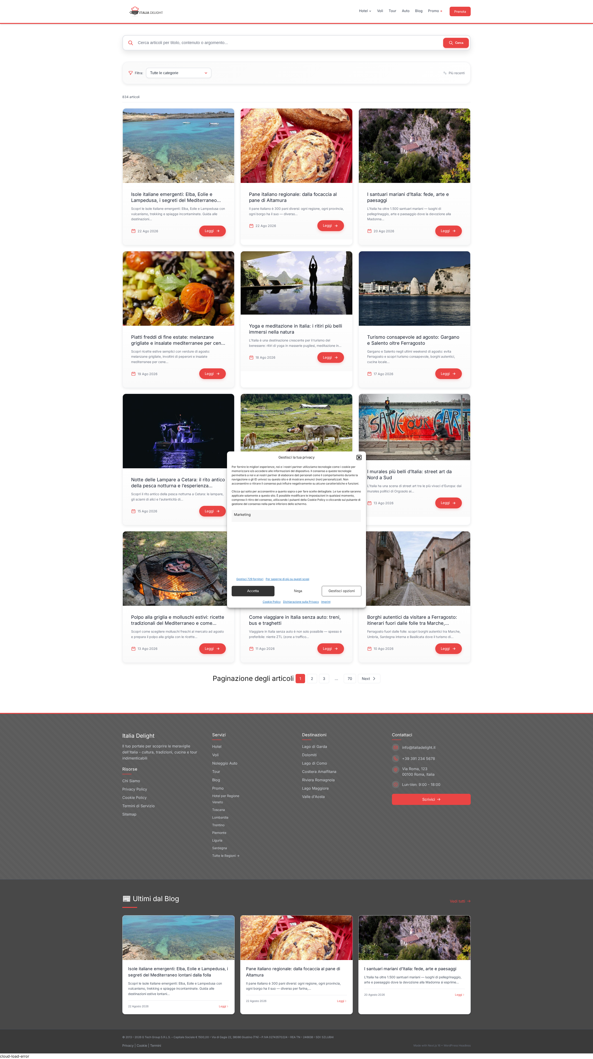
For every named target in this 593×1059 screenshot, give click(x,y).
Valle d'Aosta (313, 796)
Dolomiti (309, 755)
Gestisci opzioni (341, 591)
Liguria (217, 840)
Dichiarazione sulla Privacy (301, 601)
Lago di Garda (314, 746)
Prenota (460, 11)
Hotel (363, 11)
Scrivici (428, 799)
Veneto (217, 802)
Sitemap (129, 814)
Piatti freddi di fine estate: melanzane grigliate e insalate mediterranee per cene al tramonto (177, 343)
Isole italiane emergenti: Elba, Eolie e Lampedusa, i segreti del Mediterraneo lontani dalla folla (174, 200)
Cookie (142, 1045)
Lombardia (220, 817)
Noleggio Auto (224, 763)
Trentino (218, 825)
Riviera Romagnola (318, 780)
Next (366, 678)
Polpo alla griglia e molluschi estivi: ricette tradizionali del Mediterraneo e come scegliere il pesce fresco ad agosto (177, 623)
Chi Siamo (131, 780)
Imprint (326, 601)
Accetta (253, 591)
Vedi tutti (457, 901)
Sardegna (219, 848)
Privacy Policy (134, 789)
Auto (406, 11)
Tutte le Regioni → (226, 856)
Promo (433, 11)
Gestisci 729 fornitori (249, 579)
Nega (298, 591)
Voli (380, 11)
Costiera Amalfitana (319, 771)
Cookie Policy (272, 601)
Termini (155, 1045)
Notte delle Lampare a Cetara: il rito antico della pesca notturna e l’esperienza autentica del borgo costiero (178, 485)
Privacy (128, 1045)
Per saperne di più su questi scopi (287, 579)
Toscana (218, 810)
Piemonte (219, 833)
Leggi (222, 1006)
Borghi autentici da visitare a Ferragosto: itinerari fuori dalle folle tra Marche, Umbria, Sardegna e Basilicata (412, 623)
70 (350, 678)
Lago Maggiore (315, 788)
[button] (359, 457)
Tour (392, 11)
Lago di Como (314, 763)
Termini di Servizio (138, 806)
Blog (419, 11)
